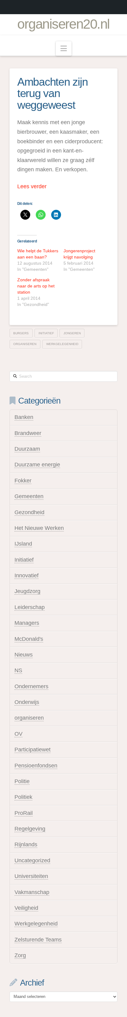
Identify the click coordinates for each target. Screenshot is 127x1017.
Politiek (23, 797)
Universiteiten (31, 876)
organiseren (24, 344)
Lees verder (32, 186)
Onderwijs (26, 702)
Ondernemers (31, 686)
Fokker (22, 481)
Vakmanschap (31, 892)
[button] (64, 48)
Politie (22, 781)
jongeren (72, 333)
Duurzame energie (37, 465)
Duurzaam (27, 449)
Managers (26, 623)
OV (18, 734)
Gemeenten (28, 496)
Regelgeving (29, 829)
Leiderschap (29, 607)
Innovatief (26, 575)
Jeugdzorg (27, 591)
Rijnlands (25, 844)
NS (18, 670)
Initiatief (24, 560)
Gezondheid (29, 512)
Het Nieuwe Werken (39, 528)
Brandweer (27, 433)
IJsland (23, 544)
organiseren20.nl (63, 24)
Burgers (21, 333)
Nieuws (23, 655)
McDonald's (28, 639)
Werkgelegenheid (36, 924)
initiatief (46, 333)
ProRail (23, 813)
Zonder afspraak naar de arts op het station (36, 286)
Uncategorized (32, 860)
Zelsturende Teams (38, 940)
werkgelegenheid (62, 344)
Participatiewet (32, 749)
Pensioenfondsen (35, 766)
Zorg (20, 955)
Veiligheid (26, 908)
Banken (23, 417)
